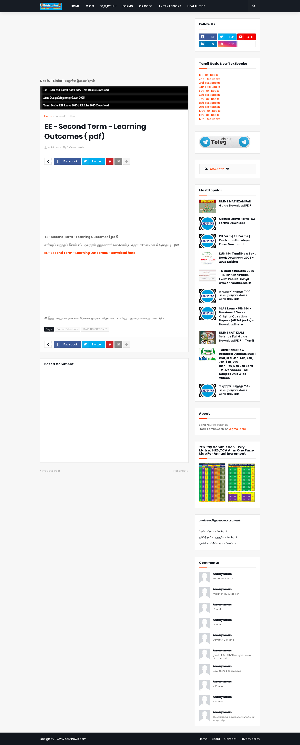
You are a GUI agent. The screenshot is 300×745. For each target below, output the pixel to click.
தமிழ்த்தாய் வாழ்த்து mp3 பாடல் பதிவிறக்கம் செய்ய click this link (234, 295)
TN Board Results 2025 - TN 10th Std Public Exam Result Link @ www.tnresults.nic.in (236, 277)
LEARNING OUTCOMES (95, 329)
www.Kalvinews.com (71, 739)
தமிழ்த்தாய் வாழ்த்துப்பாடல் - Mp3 (218, 537)
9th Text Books (209, 107)
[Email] (118, 161)
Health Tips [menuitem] (196, 6)
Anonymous (222, 574)
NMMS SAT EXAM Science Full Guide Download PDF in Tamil (236, 337)
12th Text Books (209, 119)
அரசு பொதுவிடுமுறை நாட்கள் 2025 (64, 97)
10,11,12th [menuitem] (107, 6)
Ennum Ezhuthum (66, 116)
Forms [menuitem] (127, 6)
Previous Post (51, 471)
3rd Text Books (209, 83)
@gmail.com (237, 429)
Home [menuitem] (75, 6)
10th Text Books (210, 111)
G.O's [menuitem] (90, 6)
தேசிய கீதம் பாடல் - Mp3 (213, 531)
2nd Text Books (209, 79)
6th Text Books (209, 95)
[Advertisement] (114, 47)
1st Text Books (209, 75)
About (216, 739)
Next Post (180, 471)
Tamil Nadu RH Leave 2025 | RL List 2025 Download (76, 105)
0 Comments (75, 147)
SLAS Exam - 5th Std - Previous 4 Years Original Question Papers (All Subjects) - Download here (236, 316)
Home (48, 116)
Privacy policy (250, 739)
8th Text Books (209, 103)
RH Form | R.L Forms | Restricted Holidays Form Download (234, 240)
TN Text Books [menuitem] (170, 6)
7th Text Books (209, 99)
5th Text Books (209, 91)
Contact (230, 739)
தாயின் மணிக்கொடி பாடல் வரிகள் (217, 543)
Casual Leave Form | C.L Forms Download (237, 221)
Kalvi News (217, 169)
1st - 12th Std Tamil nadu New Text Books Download (76, 90)
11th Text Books (209, 115)
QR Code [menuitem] (145, 6)
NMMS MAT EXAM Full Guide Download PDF (235, 204)
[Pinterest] (109, 161)
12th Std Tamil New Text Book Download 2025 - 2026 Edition (237, 258)
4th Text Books (209, 87)
